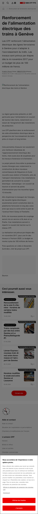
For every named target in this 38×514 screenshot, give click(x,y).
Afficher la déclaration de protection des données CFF (18, 488)
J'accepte (19, 508)
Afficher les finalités (19, 500)
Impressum (6, 493)
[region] (19, 484)
